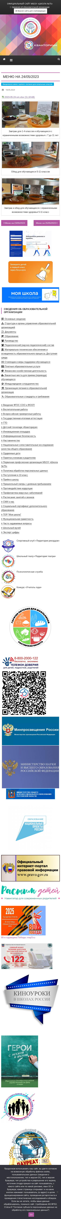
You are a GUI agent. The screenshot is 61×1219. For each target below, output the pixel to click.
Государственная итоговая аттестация (22, 418)
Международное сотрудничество (21, 383)
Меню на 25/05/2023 (46, 223)
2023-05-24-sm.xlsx (14, 97)
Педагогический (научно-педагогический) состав (29, 345)
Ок (31, 1214)
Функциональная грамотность (18, 519)
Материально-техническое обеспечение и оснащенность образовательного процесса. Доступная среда (29, 353)
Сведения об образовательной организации (30, 7)
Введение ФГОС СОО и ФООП (19, 405)
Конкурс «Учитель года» (29, 587)
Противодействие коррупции (17, 488)
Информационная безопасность (19, 436)
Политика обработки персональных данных (25, 470)
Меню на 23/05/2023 (15, 223)
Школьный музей (12, 528)
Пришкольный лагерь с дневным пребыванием (27, 484)
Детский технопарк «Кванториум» (20, 427)
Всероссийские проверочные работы (22, 414)
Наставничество (11, 440)
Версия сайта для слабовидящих (31, 11)
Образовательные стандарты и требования (26, 396)
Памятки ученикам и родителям (19, 457)
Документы (10, 331)
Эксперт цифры (11, 532)
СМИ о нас (8, 501)
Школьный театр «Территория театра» (36, 556)
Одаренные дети (11, 453)
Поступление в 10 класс (15, 475)
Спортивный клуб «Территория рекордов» (38, 540)
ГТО (5, 422)
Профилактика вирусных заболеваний (22, 493)
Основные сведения (14, 319)
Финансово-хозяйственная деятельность (25, 371)
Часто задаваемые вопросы (17, 523)
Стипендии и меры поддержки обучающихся (27, 362)
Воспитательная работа (15, 409)
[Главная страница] (4, 59)
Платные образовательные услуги (22, 366)
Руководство (11, 340)
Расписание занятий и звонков (18, 497)
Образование (11, 336)
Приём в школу (11, 479)
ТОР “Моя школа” (12, 514)
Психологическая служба (30, 571)
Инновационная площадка (16, 431)
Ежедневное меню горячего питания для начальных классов (27, 84)
